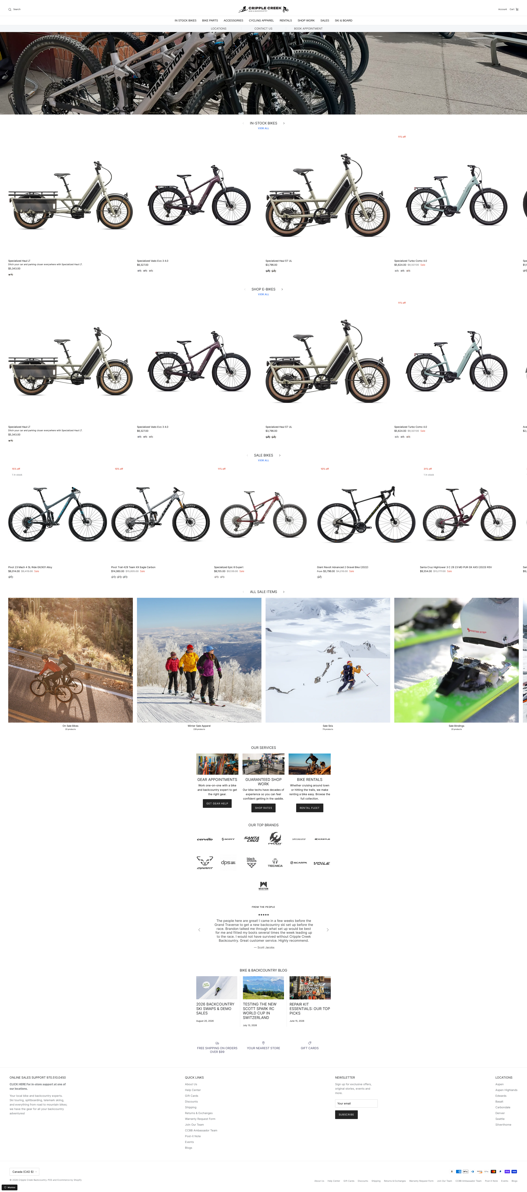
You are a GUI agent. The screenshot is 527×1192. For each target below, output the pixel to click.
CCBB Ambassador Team (201, 1130)
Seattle (500, 1119)
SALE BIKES (263, 455)
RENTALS (286, 20)
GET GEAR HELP (217, 803)
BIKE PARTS (210, 20)
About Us (191, 1084)
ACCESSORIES (233, 20)
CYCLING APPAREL (261, 20)
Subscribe (346, 1114)
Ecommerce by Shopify (69, 1180)
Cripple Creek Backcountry (33, 1180)
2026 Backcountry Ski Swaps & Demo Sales (215, 1008)
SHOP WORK (306, 20)
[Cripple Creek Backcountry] (264, 9)
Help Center (193, 1090)
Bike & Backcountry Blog (263, 970)
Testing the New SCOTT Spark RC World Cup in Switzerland (260, 1011)
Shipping (190, 1107)
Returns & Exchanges (199, 1113)
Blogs (188, 1147)
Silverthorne (503, 1124)
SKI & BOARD (343, 20)
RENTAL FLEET (310, 807)
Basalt (499, 1101)
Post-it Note (193, 1136)
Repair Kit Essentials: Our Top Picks (310, 1009)
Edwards (500, 1095)
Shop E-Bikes (263, 289)
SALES (324, 20)
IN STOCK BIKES (185, 20)
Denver (500, 1113)
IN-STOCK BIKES (263, 123)
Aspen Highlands (506, 1090)
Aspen (499, 1084)
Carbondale (502, 1107)
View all (263, 128)
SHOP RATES (263, 807)
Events (189, 1142)
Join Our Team (194, 1124)
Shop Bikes (263, 75)
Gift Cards (191, 1095)
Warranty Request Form (200, 1119)
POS (50, 1180)
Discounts (191, 1101)
